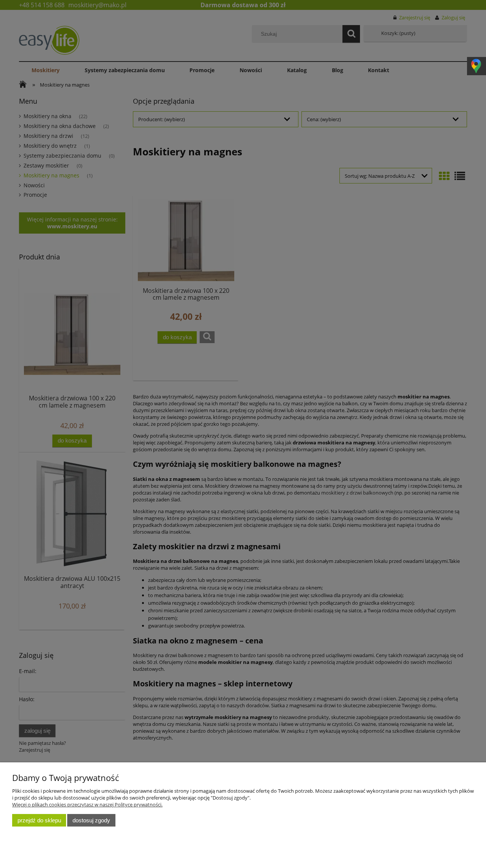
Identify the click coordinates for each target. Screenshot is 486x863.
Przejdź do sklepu (39, 820)
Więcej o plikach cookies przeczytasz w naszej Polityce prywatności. (87, 804)
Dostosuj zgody (91, 820)
